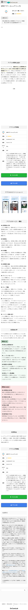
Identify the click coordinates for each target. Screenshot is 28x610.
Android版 (15, 175)
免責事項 (3, 604)
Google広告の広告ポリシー (13, 570)
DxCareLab (14, 608)
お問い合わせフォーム (10, 564)
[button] (2, 2)
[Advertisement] (14, 44)
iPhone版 (14, 183)
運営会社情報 (9, 604)
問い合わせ (16, 604)
